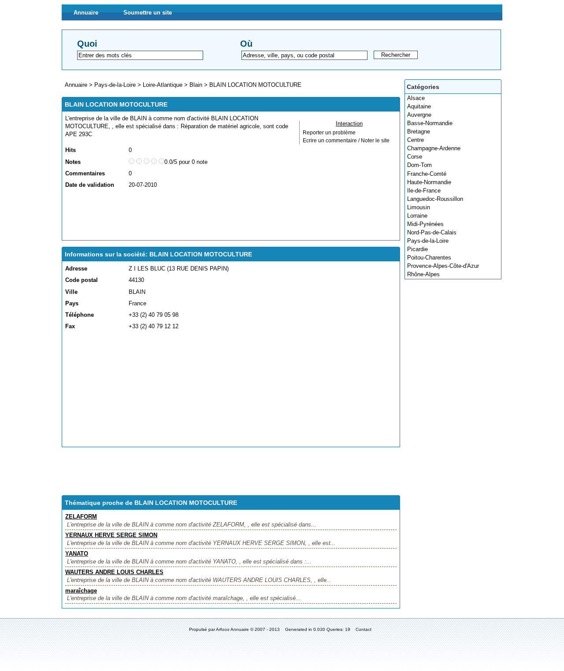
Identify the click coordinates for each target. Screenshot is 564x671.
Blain (195, 85)
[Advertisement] (225, 215)
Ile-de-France (424, 190)
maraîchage (81, 590)
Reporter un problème (329, 132)
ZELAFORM (81, 516)
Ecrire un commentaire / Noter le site (346, 140)
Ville (71, 292)
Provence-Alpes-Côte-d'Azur (443, 266)
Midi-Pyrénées (425, 224)
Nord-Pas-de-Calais (431, 232)
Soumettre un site (147, 12)
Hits (70, 150)
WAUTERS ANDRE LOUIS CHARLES (114, 572)
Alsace (416, 98)
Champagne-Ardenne (433, 148)
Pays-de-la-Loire (428, 240)
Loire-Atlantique (162, 85)
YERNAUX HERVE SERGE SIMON (111, 535)
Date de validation (89, 185)
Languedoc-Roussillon (435, 199)
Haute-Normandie (429, 182)
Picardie (417, 249)
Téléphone (79, 314)
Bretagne (418, 131)
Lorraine (417, 215)
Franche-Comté (426, 174)
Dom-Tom (419, 165)
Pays (71, 303)
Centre (415, 140)
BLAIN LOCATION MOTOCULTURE (255, 85)
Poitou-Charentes (429, 257)
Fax (70, 326)
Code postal (81, 280)
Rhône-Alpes (423, 274)
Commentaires (85, 173)
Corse (414, 156)
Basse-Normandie (430, 123)
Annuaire (86, 12)
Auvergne (419, 114)
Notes (73, 162)
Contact (363, 629)
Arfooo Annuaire (232, 629)
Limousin (418, 207)
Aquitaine (419, 106)
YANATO (76, 553)
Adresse (76, 268)
